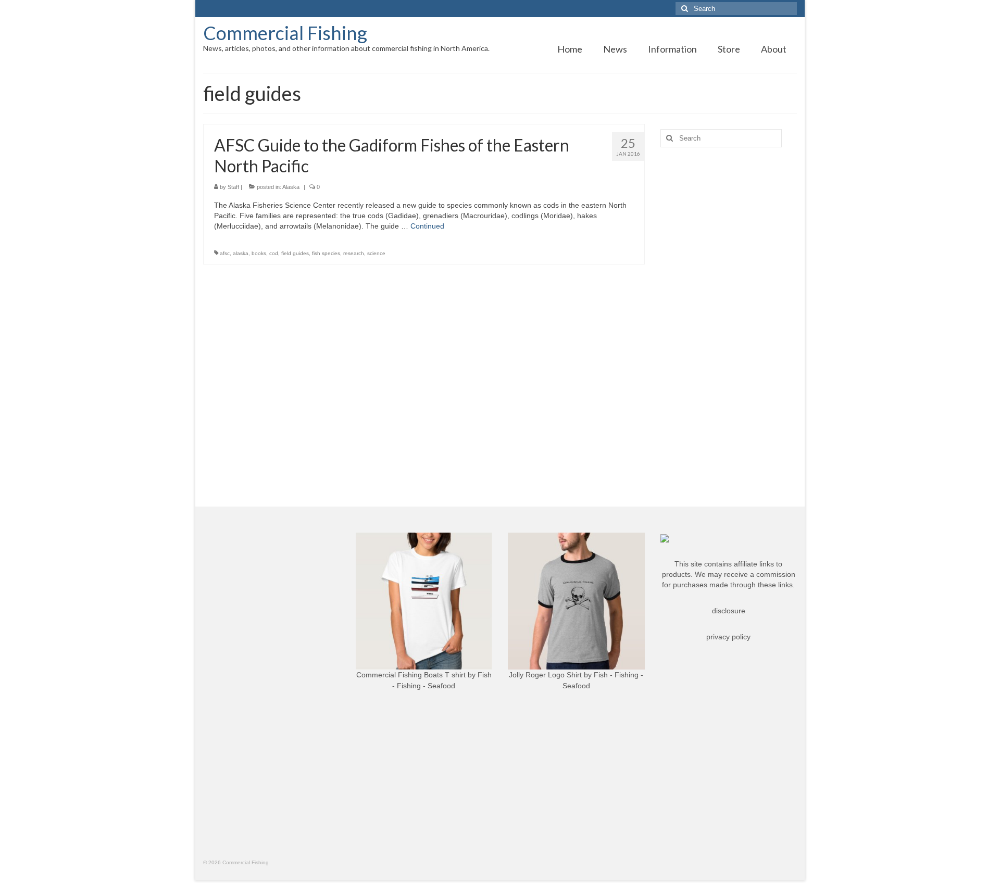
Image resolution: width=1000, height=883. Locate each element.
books (259, 253)
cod (273, 253)
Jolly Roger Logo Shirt (545, 675)
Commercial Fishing (285, 32)
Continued (427, 226)
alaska (240, 253)
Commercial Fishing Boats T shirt (411, 675)
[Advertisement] (728, 319)
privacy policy (728, 637)
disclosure (728, 611)
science (376, 253)
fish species (326, 253)
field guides (295, 253)
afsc (225, 253)
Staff (233, 187)
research (353, 253)
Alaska (290, 187)
